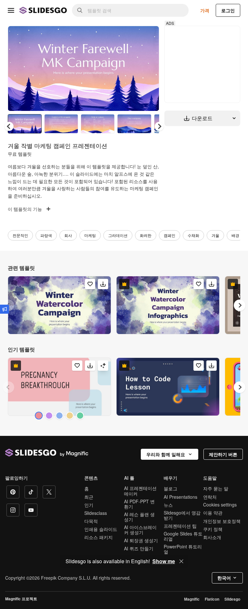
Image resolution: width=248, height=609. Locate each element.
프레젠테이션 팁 (180, 525)
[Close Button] (181, 561)
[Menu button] (11, 10)
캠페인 (169, 235)
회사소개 (212, 537)
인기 (88, 504)
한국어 (224, 578)
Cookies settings (220, 504)
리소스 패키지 (98, 537)
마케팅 (90, 235)
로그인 (228, 10)
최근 (88, 496)
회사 (68, 235)
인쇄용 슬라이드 (100, 529)
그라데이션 (118, 235)
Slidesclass (95, 513)
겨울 (215, 235)
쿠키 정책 (212, 529)
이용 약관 (212, 512)
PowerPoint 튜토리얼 (183, 549)
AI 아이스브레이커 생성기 (140, 530)
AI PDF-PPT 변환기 (139, 504)
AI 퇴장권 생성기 (141, 540)
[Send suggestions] (4, 309)
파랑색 (46, 235)
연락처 (210, 496)
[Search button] (80, 10)
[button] (159, 126)
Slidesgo (232, 599)
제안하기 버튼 (223, 454)
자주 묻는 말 (215, 488)
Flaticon (212, 599)
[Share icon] (148, 36)
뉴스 (168, 504)
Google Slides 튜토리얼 (183, 536)
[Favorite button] (131, 36)
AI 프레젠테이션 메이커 (140, 491)
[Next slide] (149, 68)
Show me (163, 561)
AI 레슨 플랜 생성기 (139, 517)
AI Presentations (180, 496)
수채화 (193, 235)
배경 (235, 235)
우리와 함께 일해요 (165, 454)
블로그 (170, 488)
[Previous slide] (8, 387)
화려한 (145, 235)
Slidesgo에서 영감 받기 (182, 515)
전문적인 (20, 235)
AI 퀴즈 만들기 (138, 548)
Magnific (192, 599)
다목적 (91, 521)
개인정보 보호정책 (222, 521)
